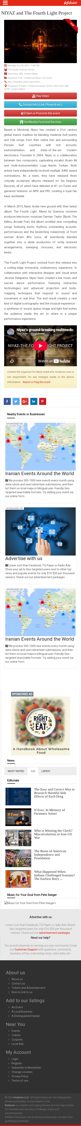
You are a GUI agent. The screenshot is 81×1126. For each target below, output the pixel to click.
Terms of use (20, 1080)
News (11, 760)
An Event (17, 1007)
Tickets (16, 1035)
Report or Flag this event (36, 382)
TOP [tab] (33, 771)
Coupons (17, 1039)
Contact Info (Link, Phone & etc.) (42, 104)
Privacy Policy (20, 1076)
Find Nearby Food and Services (42, 121)
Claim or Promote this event (42, 113)
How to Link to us (22, 992)
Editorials (13, 780)
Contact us (18, 983)
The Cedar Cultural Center (21, 69)
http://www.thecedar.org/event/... (24, 82)
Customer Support (26, 949)
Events (16, 1030)
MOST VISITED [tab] (16, 771)
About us (17, 979)
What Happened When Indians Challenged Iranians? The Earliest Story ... (54, 875)
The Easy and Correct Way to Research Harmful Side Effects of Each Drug (54, 792)
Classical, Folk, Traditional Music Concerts (30, 78)
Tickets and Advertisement (28, 987)
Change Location (22, 1072)
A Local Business (22, 1011)
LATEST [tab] (46, 771)
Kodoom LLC (21, 1097)
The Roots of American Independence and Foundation (50, 854)
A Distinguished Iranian (26, 1015)
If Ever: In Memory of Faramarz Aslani (49, 811)
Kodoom (10, 1105)
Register (17, 1063)
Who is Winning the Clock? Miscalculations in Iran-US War (53, 834)
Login (15, 1059)
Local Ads (18, 1043)
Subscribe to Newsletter (26, 1067)
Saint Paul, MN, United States (23, 74)
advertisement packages (54, 932)
